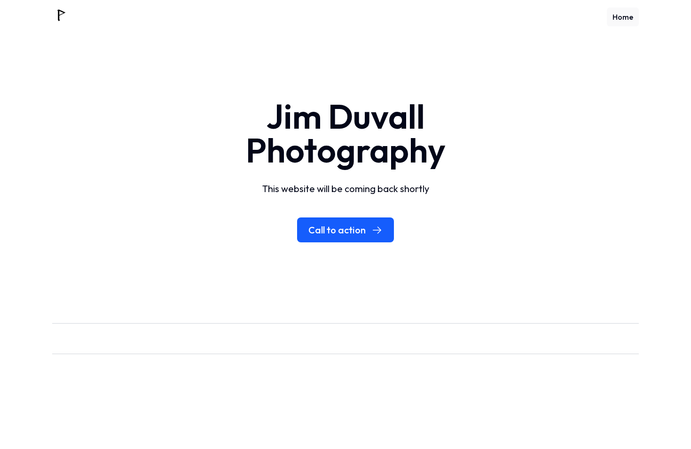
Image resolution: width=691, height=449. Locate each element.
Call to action (337, 230)
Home (622, 17)
